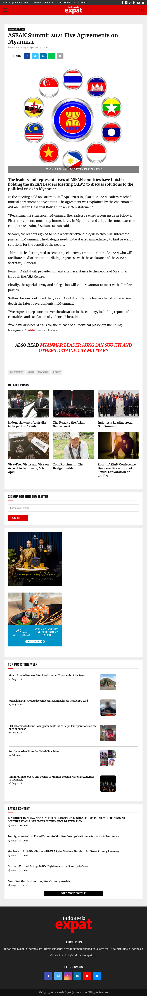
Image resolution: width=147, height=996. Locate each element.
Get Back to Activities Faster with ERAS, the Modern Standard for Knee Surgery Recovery (64, 851)
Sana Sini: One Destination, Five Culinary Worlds (39, 881)
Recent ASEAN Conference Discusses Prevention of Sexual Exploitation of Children (117, 470)
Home (37, 2)
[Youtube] (87, 976)
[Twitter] (58, 976)
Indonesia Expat (20, 47)
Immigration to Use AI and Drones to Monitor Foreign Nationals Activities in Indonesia (51, 778)
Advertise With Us (65, 2)
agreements (16, 372)
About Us (48, 2)
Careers (83, 2)
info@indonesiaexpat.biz (81, 955)
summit (57, 372)
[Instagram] (68, 976)
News (21, 29)
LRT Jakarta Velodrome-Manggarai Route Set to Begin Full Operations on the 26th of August (52, 727)
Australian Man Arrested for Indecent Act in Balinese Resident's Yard (48, 700)
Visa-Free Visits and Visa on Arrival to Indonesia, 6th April (28, 468)
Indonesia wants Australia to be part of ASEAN (27, 424)
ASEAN (30, 372)
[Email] (97, 976)
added (32, 330)
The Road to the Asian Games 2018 (69, 424)
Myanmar (43, 372)
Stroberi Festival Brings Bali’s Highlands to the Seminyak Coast (48, 866)
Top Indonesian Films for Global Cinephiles (34, 751)
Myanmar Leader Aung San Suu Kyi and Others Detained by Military (85, 347)
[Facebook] (48, 976)
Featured (13, 29)
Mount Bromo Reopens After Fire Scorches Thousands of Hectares (47, 675)
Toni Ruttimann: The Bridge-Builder (68, 466)
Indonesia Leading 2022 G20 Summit (115, 424)
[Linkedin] (77, 976)
